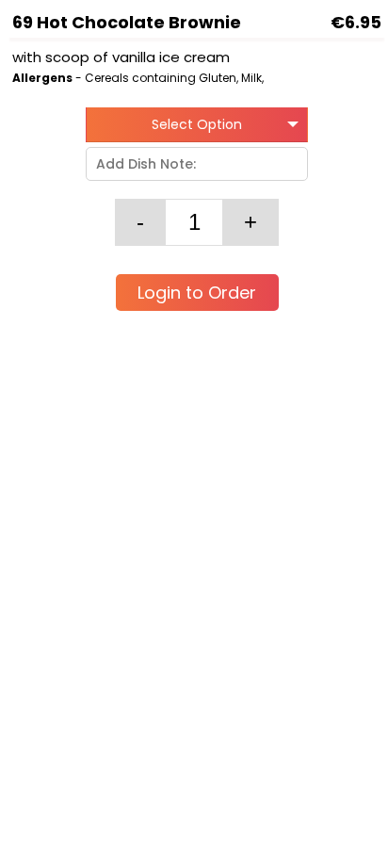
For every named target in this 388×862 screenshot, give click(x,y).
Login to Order (196, 292)
